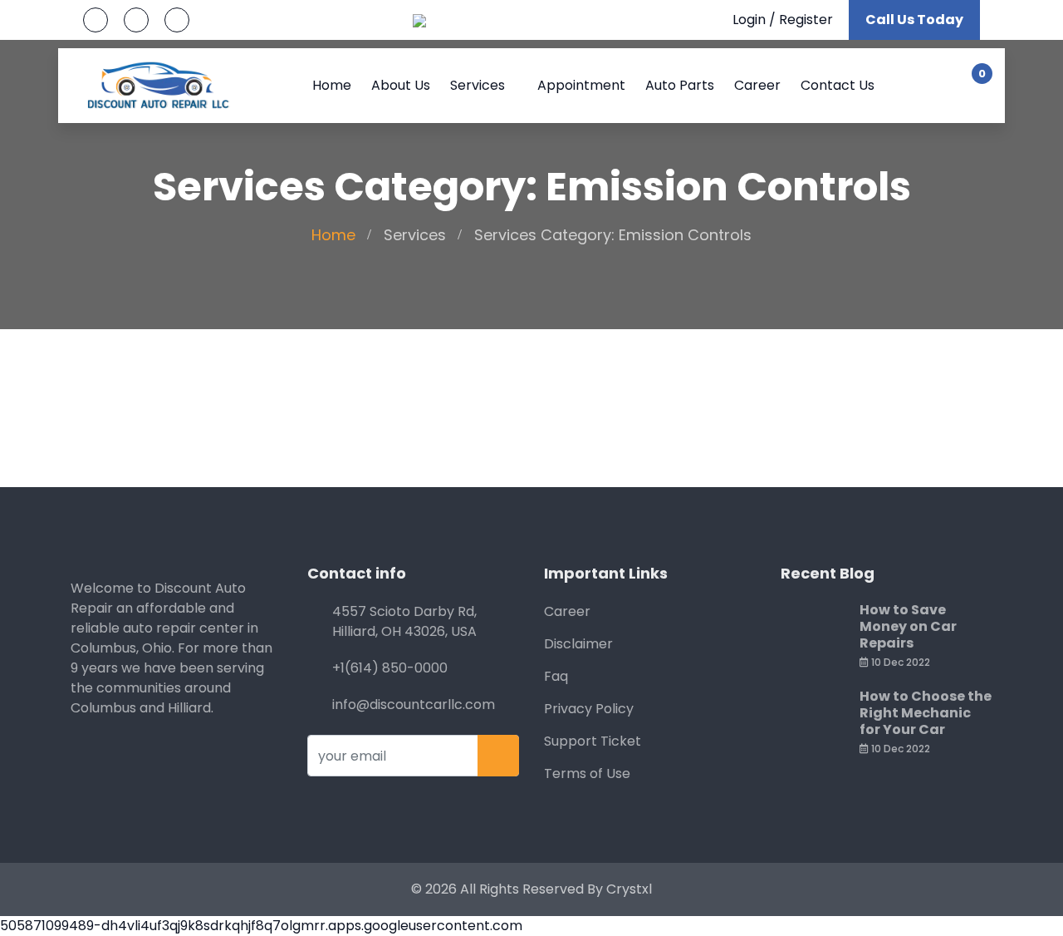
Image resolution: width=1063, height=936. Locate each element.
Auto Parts (679, 85)
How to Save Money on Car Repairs (908, 626)
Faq (556, 676)
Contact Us (837, 85)
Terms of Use (587, 773)
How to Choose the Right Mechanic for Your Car (926, 713)
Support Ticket (592, 741)
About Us (400, 85)
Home (331, 85)
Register (806, 19)
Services (477, 85)
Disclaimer (578, 643)
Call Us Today (914, 19)
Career (757, 85)
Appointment (581, 85)
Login (749, 19)
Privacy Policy (589, 708)
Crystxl (629, 889)
